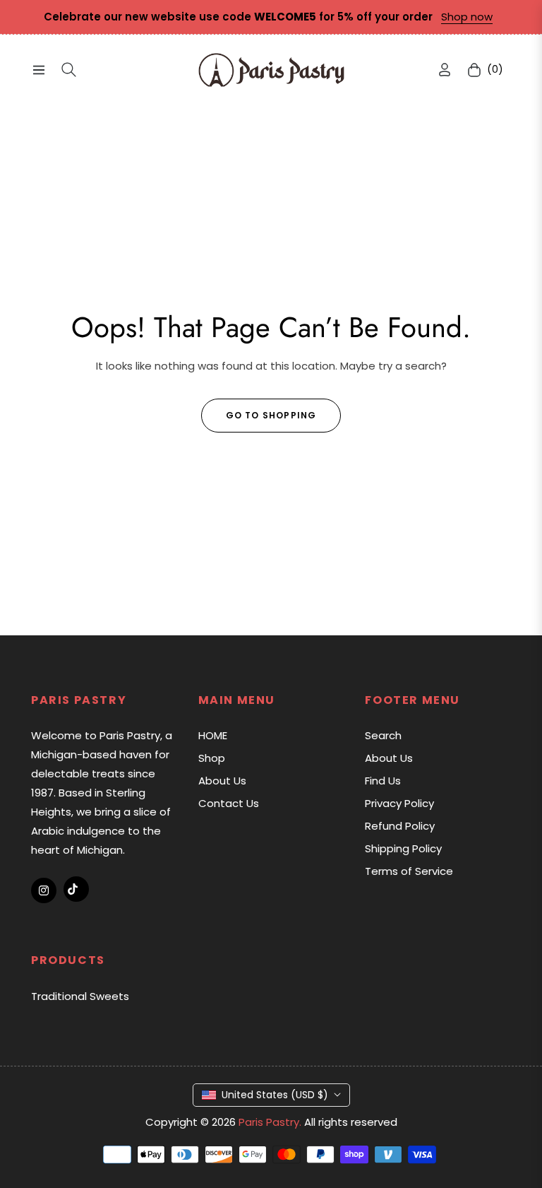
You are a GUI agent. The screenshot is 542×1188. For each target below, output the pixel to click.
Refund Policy (400, 825)
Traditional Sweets (80, 996)
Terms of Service (409, 871)
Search (383, 735)
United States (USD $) (275, 1095)
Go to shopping (271, 415)
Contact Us (228, 803)
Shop (211, 758)
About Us (222, 780)
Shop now (467, 16)
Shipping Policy (403, 848)
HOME (212, 735)
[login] (444, 70)
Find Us (383, 780)
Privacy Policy (399, 803)
